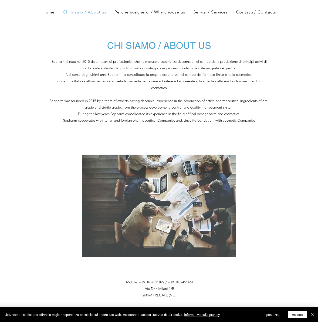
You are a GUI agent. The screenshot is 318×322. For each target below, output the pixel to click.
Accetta (297, 314)
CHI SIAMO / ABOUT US (159, 45)
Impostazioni (272, 314)
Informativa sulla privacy (202, 314)
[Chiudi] (312, 314)
